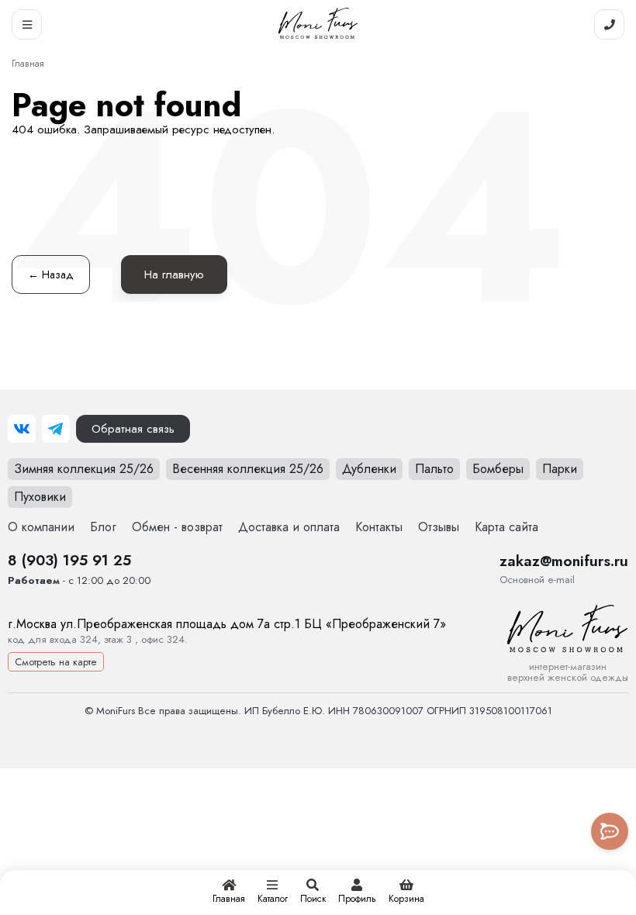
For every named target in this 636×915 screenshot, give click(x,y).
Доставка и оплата (289, 527)
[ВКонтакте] (22, 429)
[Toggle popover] (609, 831)
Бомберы (498, 469)
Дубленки (369, 469)
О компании (41, 527)
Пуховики (40, 497)
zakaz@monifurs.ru (563, 560)
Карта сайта (506, 527)
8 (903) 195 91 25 (69, 560)
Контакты (379, 527)
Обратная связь (133, 428)
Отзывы (438, 527)
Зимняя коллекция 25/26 (84, 469)
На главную (174, 274)
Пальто (434, 469)
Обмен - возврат (177, 527)
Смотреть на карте (56, 661)
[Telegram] (56, 429)
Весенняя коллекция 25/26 (247, 469)
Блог (103, 527)
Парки (559, 469)
